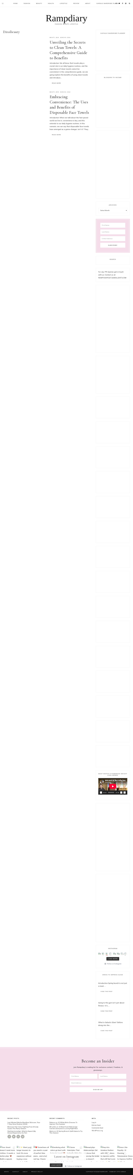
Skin (57, 37)
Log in (94, 1122)
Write (6, 1171)
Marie (52, 1131)
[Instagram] (126, 1)
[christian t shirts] (112, 439)
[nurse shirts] (112, 688)
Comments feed (97, 1128)
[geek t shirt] (112, 738)
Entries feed (96, 1125)
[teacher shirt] (112, 663)
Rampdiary (66, 18)
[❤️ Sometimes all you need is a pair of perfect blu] (107, 954)
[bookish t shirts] (112, 489)
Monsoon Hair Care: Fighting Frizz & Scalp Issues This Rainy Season (22, 1127)
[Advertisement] (112, 164)
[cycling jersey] (112, 539)
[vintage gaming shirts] (112, 638)
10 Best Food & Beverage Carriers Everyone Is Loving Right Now (64, 1127)
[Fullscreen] (125, 792)
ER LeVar (53, 1127)
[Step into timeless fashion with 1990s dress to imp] (122, 954)
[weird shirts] (112, 514)
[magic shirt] (112, 763)
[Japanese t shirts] (112, 464)
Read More (56, 83)
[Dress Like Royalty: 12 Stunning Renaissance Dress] (126, 954)
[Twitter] (120, 1)
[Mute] (121, 792)
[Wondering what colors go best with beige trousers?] (111, 954)
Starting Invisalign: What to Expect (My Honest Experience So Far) (21, 1132)
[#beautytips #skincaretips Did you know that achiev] (118, 954)
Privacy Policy (37, 1171)
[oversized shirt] (112, 713)
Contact (15, 1171)
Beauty (52, 37)
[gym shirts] (112, 589)
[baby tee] (112, 614)
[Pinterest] (123, 1)
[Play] (101, 792)
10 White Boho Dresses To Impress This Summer (63, 1123)
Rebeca (52, 1122)
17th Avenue (121, 1171)
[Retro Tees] (112, 564)
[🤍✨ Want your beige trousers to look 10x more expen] (103, 954)
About (25, 1171)
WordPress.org (97, 1130)
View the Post (107, 991)
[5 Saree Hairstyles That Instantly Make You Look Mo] (114, 954)
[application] (112, 786)
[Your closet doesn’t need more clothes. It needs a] (99, 954)
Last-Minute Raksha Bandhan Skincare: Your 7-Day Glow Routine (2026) (23, 1123)
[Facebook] (116, 1)
